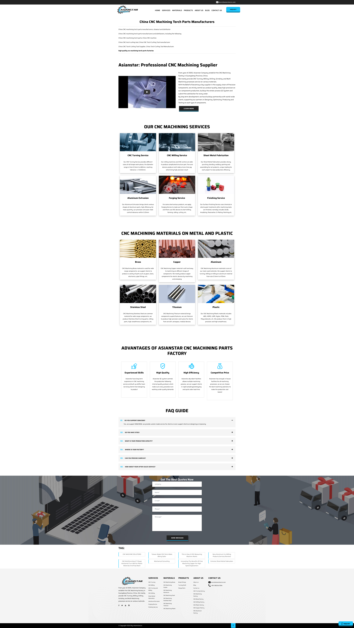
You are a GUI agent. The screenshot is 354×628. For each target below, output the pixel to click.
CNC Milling (151, 585)
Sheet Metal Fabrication (216, 155)
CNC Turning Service (138, 155)
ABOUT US (199, 10)
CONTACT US (216, 10)
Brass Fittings (182, 582)
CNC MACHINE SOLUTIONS (132, 554)
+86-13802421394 (216, 585)
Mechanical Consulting (162, 561)
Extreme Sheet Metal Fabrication (222, 561)
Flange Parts (181, 588)
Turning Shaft (182, 585)
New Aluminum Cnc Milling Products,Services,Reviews (222, 555)
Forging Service (177, 198)
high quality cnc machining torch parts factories (136, 50)
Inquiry (346, 624)
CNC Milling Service (177, 155)
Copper (177, 262)
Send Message (177, 538)
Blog (194, 585)
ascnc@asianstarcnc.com (227, 2)
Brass (138, 262)
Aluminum (216, 262)
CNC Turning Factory (199, 591)
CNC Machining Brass (169, 582)
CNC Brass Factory (198, 599)
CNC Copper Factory (198, 608)
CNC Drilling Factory (198, 602)
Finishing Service (216, 198)
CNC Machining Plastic (169, 609)
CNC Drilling (151, 593)
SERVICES (166, 10)
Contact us (196, 588)
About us (195, 582)
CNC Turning (151, 582)
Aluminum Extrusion (138, 198)
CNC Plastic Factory (198, 605)
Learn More (189, 108)
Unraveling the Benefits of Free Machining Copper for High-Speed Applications (192, 563)
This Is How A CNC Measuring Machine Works (192, 555)
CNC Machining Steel (169, 595)
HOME (157, 10)
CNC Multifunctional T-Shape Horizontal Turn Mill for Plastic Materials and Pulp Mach (131, 563)
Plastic (215, 307)
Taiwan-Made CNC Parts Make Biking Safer (162, 555)
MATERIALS (177, 10)
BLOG (207, 10)
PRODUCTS (188, 10)
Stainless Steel (138, 307)
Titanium (177, 307)
